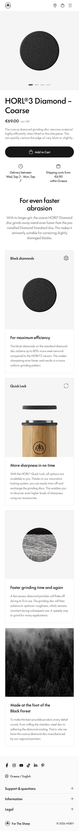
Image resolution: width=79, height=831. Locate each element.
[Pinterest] (42, 765)
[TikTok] (28, 765)
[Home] (28, 5)
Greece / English (20, 776)
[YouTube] (21, 765)
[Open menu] (70, 5)
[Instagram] (14, 765)
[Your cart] (62, 5)
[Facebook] (7, 765)
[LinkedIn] (35, 765)
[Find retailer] (55, 5)
